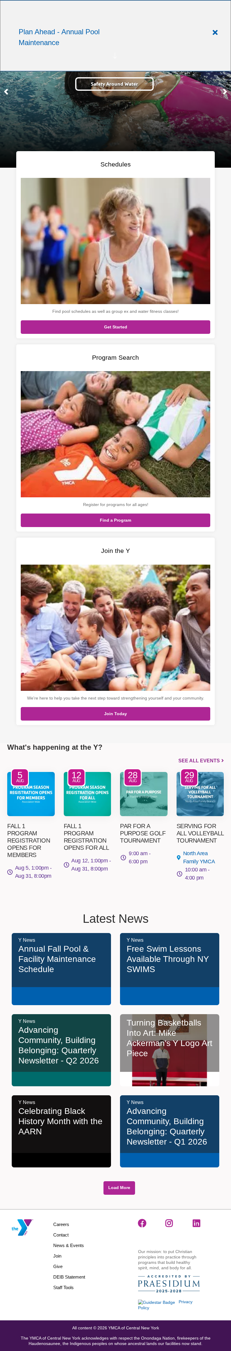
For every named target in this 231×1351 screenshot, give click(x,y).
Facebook (142, 1223)
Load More (119, 1187)
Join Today (115, 713)
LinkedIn (197, 1223)
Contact (61, 1234)
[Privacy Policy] (156, 1301)
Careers (61, 1224)
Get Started (115, 327)
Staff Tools (63, 1287)
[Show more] (115, 55)
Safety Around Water (114, 84)
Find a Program (115, 520)
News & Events (68, 1245)
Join (57, 1255)
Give (58, 1266)
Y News (26, 940)
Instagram (169, 1223)
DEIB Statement (69, 1276)
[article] (115, 35)
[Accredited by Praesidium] (169, 1284)
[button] (6, 91)
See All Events (199, 760)
